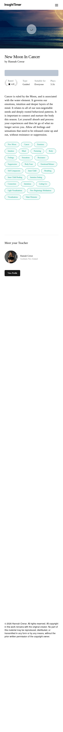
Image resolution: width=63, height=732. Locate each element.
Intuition (11, 151)
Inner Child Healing (15, 177)
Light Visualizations (15, 190)
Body (51, 151)
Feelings (11, 158)
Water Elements (31, 197)
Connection (12, 184)
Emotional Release (47, 164)
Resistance (41, 158)
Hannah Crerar (16, 61)
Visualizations (13, 197)
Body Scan (29, 164)
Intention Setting (36, 177)
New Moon (12, 144)
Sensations (26, 158)
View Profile (12, 273)
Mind (24, 151)
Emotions (40, 144)
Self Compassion (14, 171)
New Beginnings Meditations (40, 190)
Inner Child (32, 171)
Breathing (47, 171)
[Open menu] (56, 5)
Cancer (26, 144)
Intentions (27, 184)
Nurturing (37, 151)
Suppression (12, 164)
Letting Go (43, 184)
